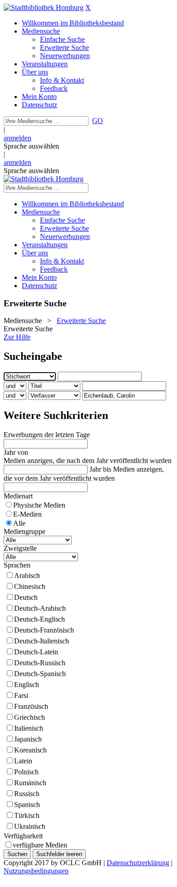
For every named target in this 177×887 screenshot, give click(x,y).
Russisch (26, 793)
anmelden (17, 138)
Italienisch (28, 728)
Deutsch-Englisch (39, 619)
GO (97, 121)
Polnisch (26, 772)
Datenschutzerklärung (138, 863)
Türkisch (26, 815)
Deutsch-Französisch (44, 630)
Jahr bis (100, 469)
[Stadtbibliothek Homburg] (44, 7)
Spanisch (27, 804)
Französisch (31, 706)
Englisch (26, 684)
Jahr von (16, 452)
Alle (19, 523)
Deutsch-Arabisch (40, 608)
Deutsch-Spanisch (40, 674)
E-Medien (27, 514)
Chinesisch (29, 586)
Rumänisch (30, 783)
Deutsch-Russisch (39, 663)
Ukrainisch (29, 826)
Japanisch (28, 739)
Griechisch (29, 717)
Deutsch (26, 597)
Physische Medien (39, 505)
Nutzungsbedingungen (36, 871)
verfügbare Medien (40, 845)
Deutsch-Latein (36, 652)
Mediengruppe (24, 531)
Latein (23, 761)
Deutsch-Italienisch (41, 641)
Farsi (21, 695)
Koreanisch (30, 750)
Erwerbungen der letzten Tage (47, 435)
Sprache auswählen (31, 146)
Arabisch (27, 575)
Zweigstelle (20, 548)
